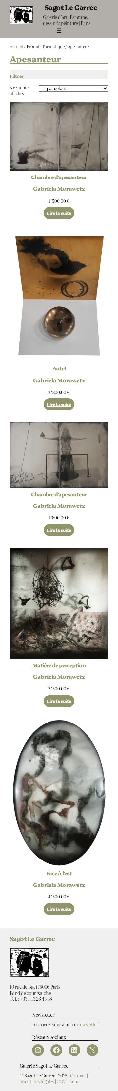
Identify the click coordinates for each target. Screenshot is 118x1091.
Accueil (16, 46)
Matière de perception (59, 665)
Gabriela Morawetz (59, 188)
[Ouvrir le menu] (59, 30)
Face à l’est (58, 873)
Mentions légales (37, 1081)
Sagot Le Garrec (71, 7)
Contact (78, 1075)
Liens (74, 1081)
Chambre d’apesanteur (59, 176)
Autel (59, 368)
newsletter (87, 1024)
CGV (61, 1081)
